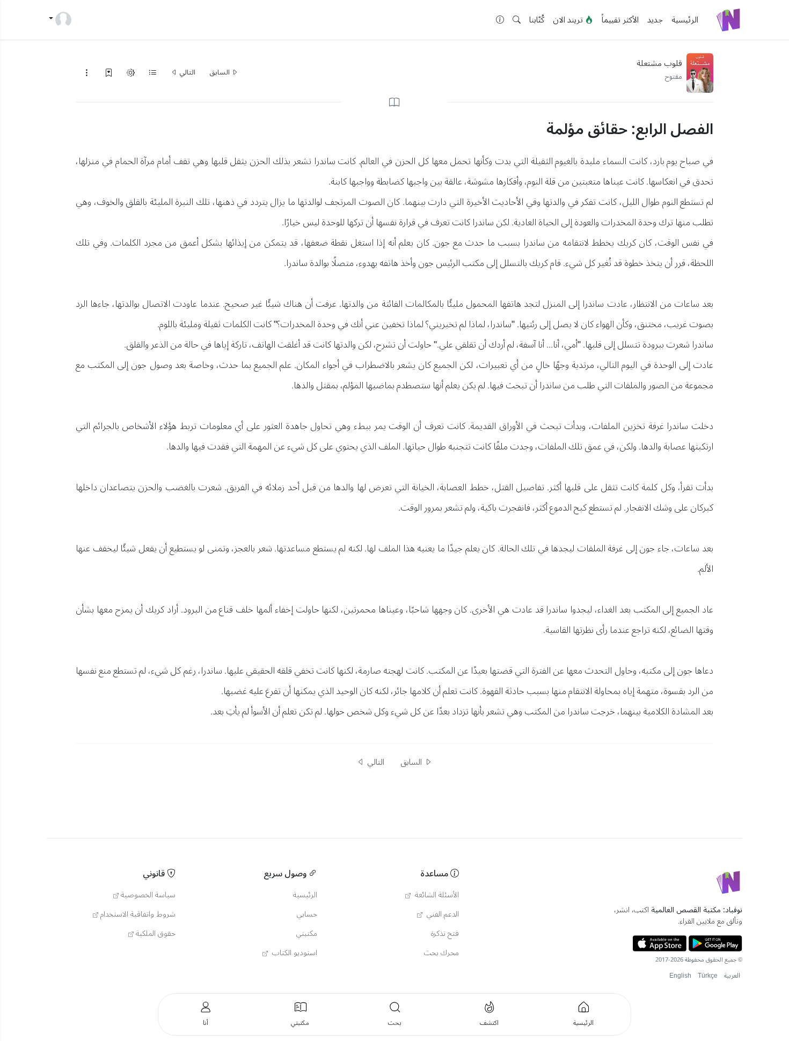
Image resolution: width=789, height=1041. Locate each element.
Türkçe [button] (708, 976)
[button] (516, 20)
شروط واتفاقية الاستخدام (138, 914)
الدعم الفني (442, 914)
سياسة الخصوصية (148, 895)
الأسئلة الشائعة (436, 895)
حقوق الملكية (156, 933)
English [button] (680, 976)
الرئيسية (684, 19)
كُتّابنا (536, 19)
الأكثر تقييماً (620, 19)
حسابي (307, 914)
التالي (186, 72)
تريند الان (569, 19)
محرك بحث (441, 953)
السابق (220, 72)
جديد (655, 19)
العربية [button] (732, 976)
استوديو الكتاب (293, 953)
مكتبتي (306, 933)
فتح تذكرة (445, 933)
